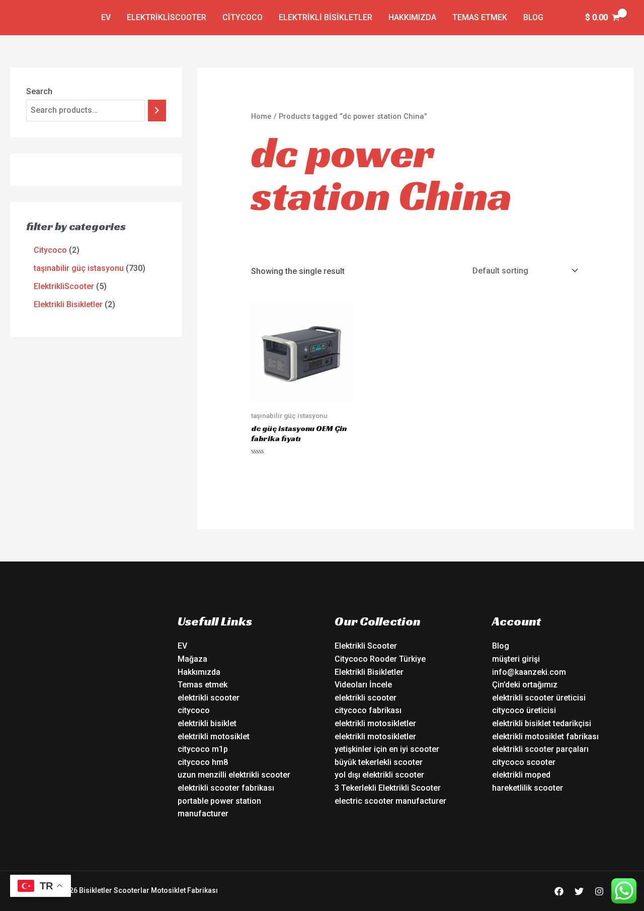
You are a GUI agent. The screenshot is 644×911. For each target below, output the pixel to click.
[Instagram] (599, 891)
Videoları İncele (363, 684)
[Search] (157, 110)
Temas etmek (479, 17)
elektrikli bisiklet (207, 723)
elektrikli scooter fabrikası (226, 788)
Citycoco (242, 17)
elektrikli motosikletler (375, 723)
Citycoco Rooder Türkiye (380, 659)
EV (106, 17)
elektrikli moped (521, 775)
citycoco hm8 (203, 762)
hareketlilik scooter (527, 788)
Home (261, 116)
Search (39, 91)
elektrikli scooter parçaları (540, 749)
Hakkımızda (412, 17)
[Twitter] (579, 891)
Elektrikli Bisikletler (325, 17)
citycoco (194, 710)
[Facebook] (559, 891)
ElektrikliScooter (166, 17)
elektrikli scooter (208, 698)
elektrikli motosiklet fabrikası (545, 736)
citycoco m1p (203, 749)
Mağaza (192, 659)
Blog (533, 17)
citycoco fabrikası (368, 710)
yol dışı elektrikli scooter (379, 775)
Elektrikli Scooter (366, 646)
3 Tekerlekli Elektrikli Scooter (388, 788)
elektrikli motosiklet (214, 736)
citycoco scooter (523, 762)
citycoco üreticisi (524, 710)
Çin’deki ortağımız (524, 684)
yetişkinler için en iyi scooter (387, 749)
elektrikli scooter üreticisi (539, 698)
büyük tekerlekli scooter (379, 762)
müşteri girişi (516, 659)
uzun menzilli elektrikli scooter (234, 775)
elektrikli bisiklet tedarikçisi (541, 723)
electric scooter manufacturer (390, 801)
